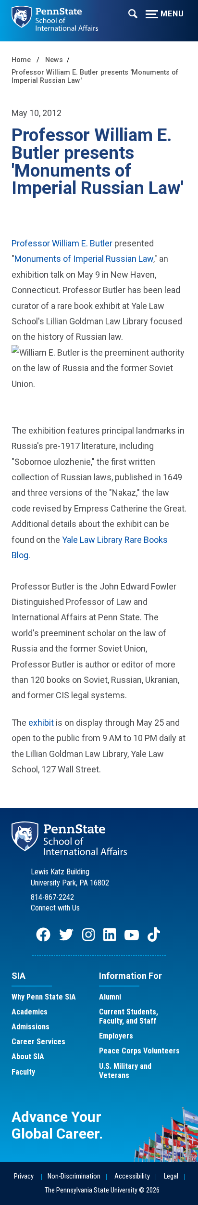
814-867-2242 (52, 897)
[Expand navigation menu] (132, 13)
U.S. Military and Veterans (125, 1071)
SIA (18, 976)
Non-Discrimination (74, 1176)
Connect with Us (55, 907)
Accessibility (132, 1176)
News (54, 60)
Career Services (38, 1041)
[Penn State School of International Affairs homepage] (55, 15)
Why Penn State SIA (44, 996)
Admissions (31, 1026)
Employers (116, 1035)
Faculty (23, 1072)
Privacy (24, 1176)
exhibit (41, 723)
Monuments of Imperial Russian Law (83, 259)
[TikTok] (155, 939)
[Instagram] (88, 939)
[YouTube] (131, 939)
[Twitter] (66, 939)
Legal (171, 1176)
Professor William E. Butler (62, 243)
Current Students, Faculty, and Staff (128, 1016)
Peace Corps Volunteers (139, 1050)
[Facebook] (43, 939)
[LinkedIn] (109, 939)
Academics (30, 1011)
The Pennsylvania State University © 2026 (102, 1190)
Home (21, 60)
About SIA (28, 1056)
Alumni (110, 996)
